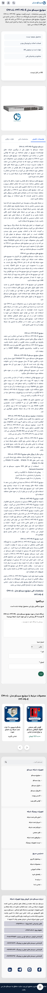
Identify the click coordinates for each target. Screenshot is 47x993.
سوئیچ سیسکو (35, 775)
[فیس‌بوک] (39, 970)
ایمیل (41, 662)
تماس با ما (37, 885)
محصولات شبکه (35, 864)
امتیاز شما (40, 642)
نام (42, 651)
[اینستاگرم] (29, 970)
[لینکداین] (10, 970)
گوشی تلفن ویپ (35, 801)
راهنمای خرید (36, 874)
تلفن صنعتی (36, 832)
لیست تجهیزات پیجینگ (33, 843)
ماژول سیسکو (36, 785)
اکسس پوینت (36, 796)
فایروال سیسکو (35, 791)
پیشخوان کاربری (35, 859)
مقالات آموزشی (35, 869)
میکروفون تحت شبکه (33, 837)
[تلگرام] (20, 970)
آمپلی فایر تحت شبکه (33, 817)
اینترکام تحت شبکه (34, 827)
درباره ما (37, 879)
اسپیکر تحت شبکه (34, 822)
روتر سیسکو (36, 780)
